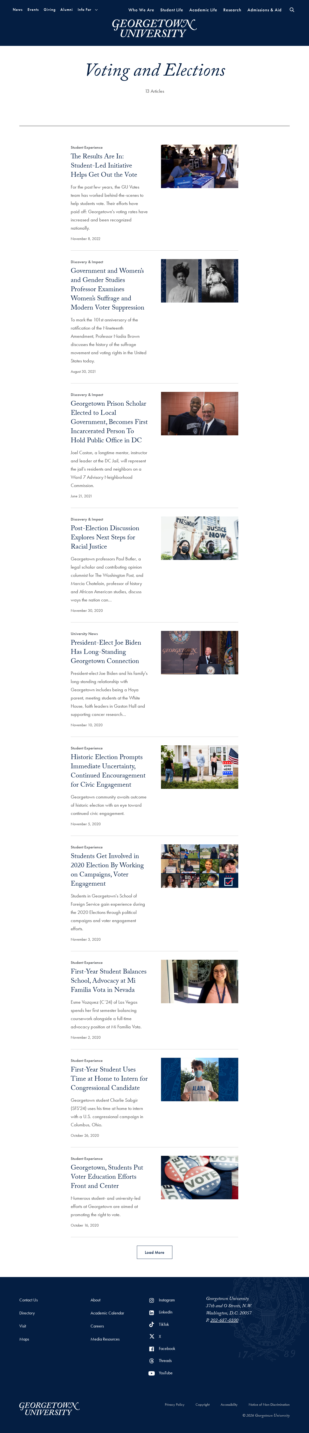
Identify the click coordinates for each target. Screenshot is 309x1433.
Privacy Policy (174, 1404)
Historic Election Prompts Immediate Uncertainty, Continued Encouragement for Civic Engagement (108, 771)
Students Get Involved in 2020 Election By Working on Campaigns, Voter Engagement (107, 870)
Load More (154, 1252)
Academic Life (203, 10)
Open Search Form (292, 10)
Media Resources (105, 1339)
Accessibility (229, 1404)
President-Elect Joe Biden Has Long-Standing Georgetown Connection (106, 653)
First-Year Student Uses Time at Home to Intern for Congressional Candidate (109, 1080)
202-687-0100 (224, 1321)
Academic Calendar (107, 1313)
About (95, 1300)
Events (33, 9)
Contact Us (28, 1300)
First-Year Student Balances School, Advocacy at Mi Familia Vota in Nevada (109, 982)
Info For (84, 9)
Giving (50, 9)
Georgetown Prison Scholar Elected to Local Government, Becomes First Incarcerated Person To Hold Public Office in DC (109, 423)
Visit (22, 1326)
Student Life (171, 10)
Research (232, 10)
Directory (27, 1313)
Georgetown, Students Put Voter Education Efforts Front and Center (107, 1178)
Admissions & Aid (264, 10)
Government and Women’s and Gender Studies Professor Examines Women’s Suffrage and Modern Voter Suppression (107, 290)
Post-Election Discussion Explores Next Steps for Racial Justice (105, 538)
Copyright (203, 1404)
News (18, 9)
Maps (24, 1339)
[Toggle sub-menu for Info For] (96, 10)
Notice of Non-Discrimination (269, 1404)
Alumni (66, 9)
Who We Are (141, 10)
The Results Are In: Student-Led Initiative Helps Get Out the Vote (104, 167)
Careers (97, 1326)
